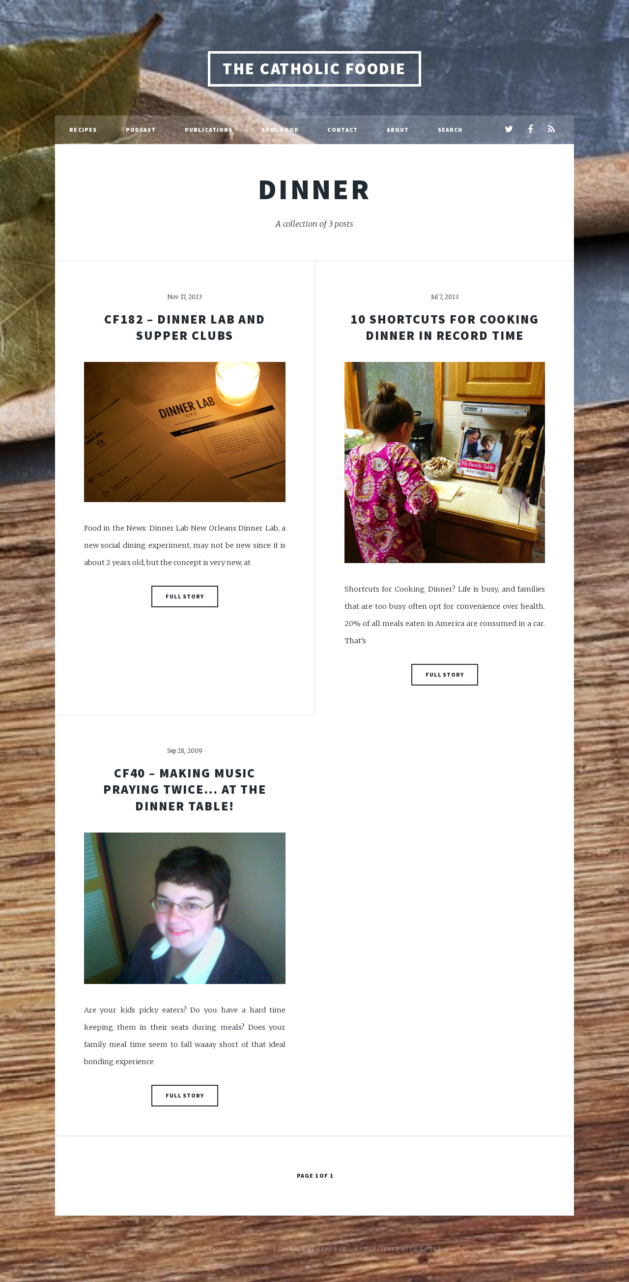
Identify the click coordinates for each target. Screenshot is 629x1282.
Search (450, 129)
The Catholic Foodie (314, 69)
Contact (342, 129)
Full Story (185, 596)
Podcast (141, 129)
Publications (208, 129)
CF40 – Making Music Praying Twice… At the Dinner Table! (184, 789)
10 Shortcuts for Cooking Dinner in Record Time (444, 327)
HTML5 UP (331, 1248)
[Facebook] (530, 129)
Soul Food (280, 129)
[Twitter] (509, 129)
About (398, 129)
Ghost (430, 1248)
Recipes (83, 129)
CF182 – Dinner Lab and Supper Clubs (184, 327)
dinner (314, 189)
